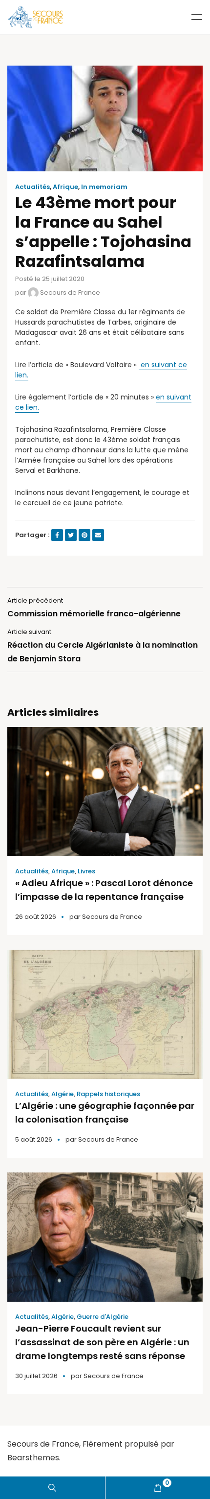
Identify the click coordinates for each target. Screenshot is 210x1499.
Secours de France (69, 292)
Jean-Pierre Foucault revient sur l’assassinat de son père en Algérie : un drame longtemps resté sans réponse (102, 1342)
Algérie (62, 1094)
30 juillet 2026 (36, 1376)
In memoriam (104, 187)
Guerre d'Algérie (102, 1316)
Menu (197, 17)
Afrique (65, 187)
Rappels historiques (108, 1094)
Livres (86, 871)
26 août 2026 (35, 916)
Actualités (32, 187)
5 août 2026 (33, 1139)
